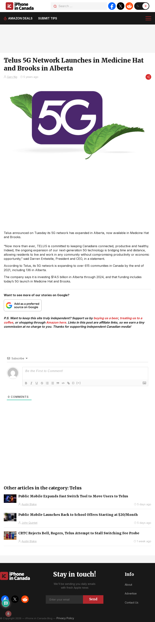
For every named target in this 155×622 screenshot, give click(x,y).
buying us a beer (106, 318)
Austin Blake (29, 504)
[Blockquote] (57, 383)
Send (93, 599)
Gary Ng (12, 76)
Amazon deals (20, 18)
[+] (79, 382)
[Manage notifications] (8, 614)
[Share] (148, 77)
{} (73, 382)
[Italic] (31, 383)
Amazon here (56, 322)
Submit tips (47, 18)
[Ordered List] (47, 383)
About (128, 584)
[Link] (68, 383)
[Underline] (36, 383)
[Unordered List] (52, 383)
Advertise (131, 593)
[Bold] (26, 383)
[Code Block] (63, 383)
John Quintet (29, 522)
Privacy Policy (65, 618)
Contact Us (131, 602)
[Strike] (42, 383)
